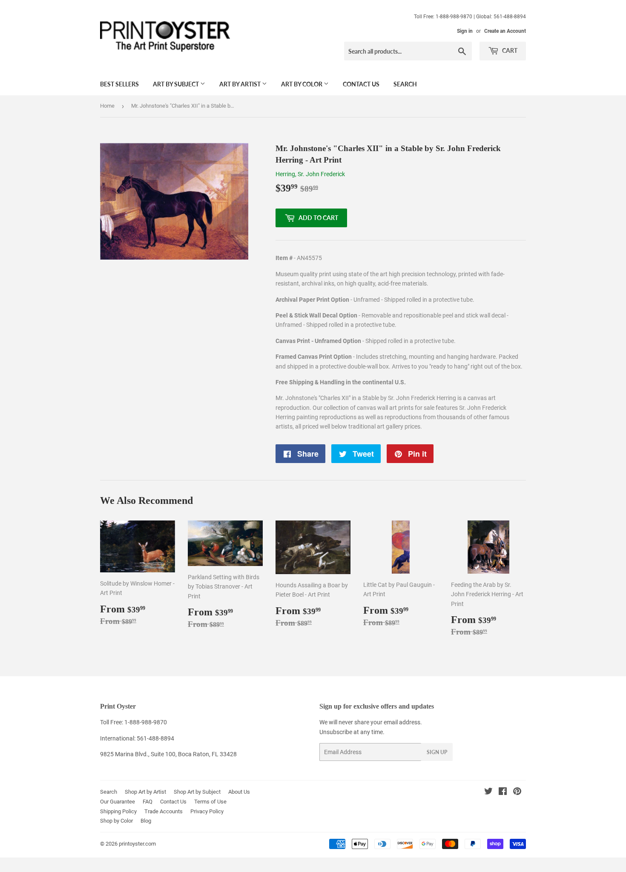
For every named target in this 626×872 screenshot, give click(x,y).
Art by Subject (176, 84)
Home (107, 106)
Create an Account (505, 31)
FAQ (147, 801)
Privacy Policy (207, 811)
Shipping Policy (118, 811)
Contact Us (361, 84)
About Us (239, 792)
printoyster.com (137, 844)
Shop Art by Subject (197, 792)
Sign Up (437, 752)
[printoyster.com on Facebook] (502, 792)
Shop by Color (116, 821)
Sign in (465, 31)
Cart (509, 50)
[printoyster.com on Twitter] (488, 792)
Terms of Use (210, 801)
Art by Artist (240, 84)
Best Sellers (119, 84)
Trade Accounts (163, 811)
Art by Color (302, 84)
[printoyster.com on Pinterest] (517, 792)
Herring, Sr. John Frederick (310, 174)
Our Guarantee (117, 801)
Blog (146, 821)
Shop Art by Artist (145, 792)
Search (405, 84)
